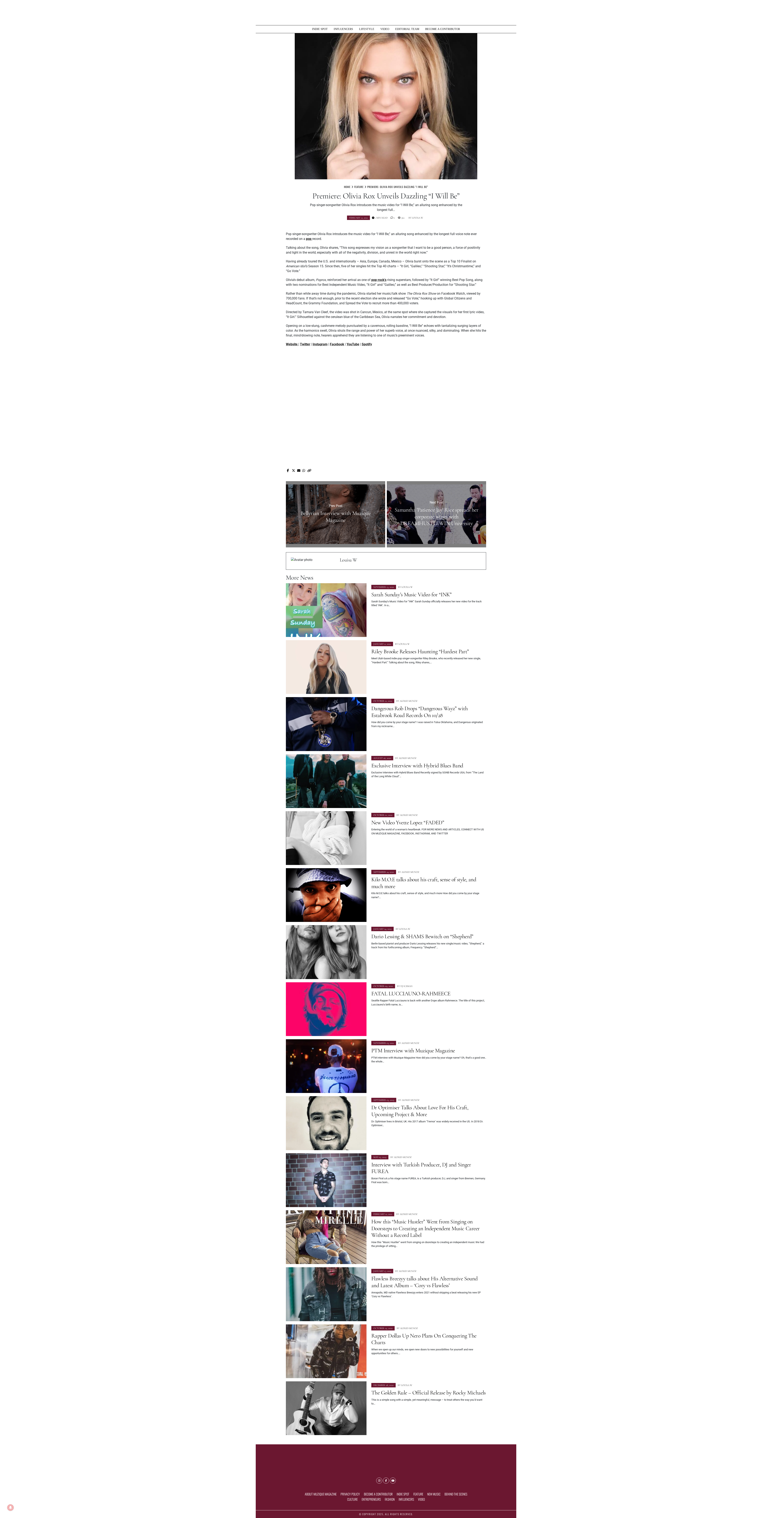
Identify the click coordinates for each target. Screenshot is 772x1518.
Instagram (320, 344)
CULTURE (352, 1499)
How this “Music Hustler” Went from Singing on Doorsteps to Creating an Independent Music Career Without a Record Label (425, 1228)
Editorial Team (407, 29)
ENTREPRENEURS (371, 1499)
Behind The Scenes (456, 1494)
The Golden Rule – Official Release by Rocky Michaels (428, 1392)
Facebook (337, 344)
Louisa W (417, 217)
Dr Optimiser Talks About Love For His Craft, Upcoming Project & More (419, 1111)
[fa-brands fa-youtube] (393, 1481)
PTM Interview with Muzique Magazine (413, 1050)
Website (292, 344)
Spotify (367, 344)
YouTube (353, 344)
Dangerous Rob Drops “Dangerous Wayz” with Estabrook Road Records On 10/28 (419, 712)
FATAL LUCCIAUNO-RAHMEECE (411, 993)
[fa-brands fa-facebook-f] (386, 1481)
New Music (433, 1494)
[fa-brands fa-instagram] (379, 1481)
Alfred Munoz (408, 701)
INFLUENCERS (343, 29)
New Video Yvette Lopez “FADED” (407, 822)
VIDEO (384, 29)
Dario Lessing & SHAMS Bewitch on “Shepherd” (422, 936)
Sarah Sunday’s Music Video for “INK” (411, 594)
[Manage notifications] (10, 1507)
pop (309, 239)
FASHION (390, 1499)
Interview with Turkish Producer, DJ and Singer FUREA (421, 1168)
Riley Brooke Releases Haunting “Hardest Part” (420, 651)
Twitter (305, 344)
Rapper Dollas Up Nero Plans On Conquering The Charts (423, 1339)
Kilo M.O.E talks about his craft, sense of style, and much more (423, 883)
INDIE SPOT (320, 29)
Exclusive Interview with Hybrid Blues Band (417, 765)
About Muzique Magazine (321, 1494)
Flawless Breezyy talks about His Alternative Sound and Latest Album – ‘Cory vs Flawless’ (424, 1282)
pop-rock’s (378, 280)
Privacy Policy (350, 1494)
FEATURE (418, 1494)
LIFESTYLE (366, 29)
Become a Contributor (442, 29)
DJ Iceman (406, 986)
